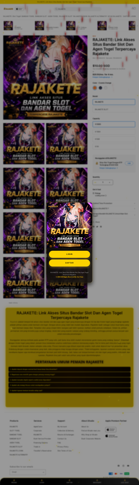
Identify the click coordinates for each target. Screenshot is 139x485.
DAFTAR (69, 263)
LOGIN (69, 254)
